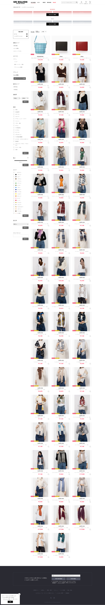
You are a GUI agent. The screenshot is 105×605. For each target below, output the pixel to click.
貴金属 (16, 141)
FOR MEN (73, 578)
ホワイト (19, 172)
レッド (18, 200)
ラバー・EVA (18, 147)
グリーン (19, 183)
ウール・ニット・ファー (20, 118)
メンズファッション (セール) (28, 7)
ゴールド (19, 202)
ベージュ (19, 181)
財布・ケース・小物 (18, 64)
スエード (17, 116)
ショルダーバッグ (62, 13)
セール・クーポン (18, 51)
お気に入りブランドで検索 (19, 78)
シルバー (19, 204)
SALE (54, 2)
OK (10, 601)
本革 (16, 109)
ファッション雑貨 (18, 67)
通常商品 (16, 86)
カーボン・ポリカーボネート (21, 139)
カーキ (18, 185)
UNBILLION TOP (16, 7)
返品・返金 (69, 590)
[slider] (13, 160)
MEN (38, 2)
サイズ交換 (62, 590)
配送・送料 (49, 590)
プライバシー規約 (61, 582)
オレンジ (19, 196)
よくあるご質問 (60, 593)
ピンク (18, 198)
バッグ (15, 61)
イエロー (19, 194)
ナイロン (17, 130)
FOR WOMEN (58, 578)
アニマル (19, 211)
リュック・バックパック (82, 13)
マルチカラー (20, 206)
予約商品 (16, 89)
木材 (16, 149)
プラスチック (18, 134)
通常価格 (16, 45)
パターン (19, 209)
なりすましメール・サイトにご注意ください (45, 593)
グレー (18, 176)
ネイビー (19, 189)
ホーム (15, 59)
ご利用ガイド (36, 590)
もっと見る (16, 75)
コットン (17, 121)
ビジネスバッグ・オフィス (23, 22)
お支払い (43, 590)
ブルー (18, 187)
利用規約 (53, 582)
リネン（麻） (18, 123)
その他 (18, 213)
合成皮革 (17, 112)
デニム (16, 125)
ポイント (56, 590)
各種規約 (67, 593)
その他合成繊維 (18, 136)
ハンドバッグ (23, 13)
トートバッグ (42, 13)
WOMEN (33, 2)
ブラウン (19, 179)
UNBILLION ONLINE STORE (20, 2)
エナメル (17, 114)
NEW (44, 2)
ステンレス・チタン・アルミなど (21, 144)
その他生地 (17, 127)
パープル (19, 191)
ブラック (19, 174)
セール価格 (16, 48)
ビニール (17, 132)
